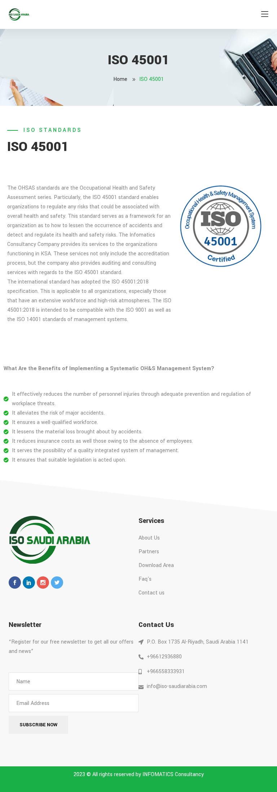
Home (120, 79)
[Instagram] (43, 582)
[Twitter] (57, 582)
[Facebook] (15, 582)
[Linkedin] (29, 582)
